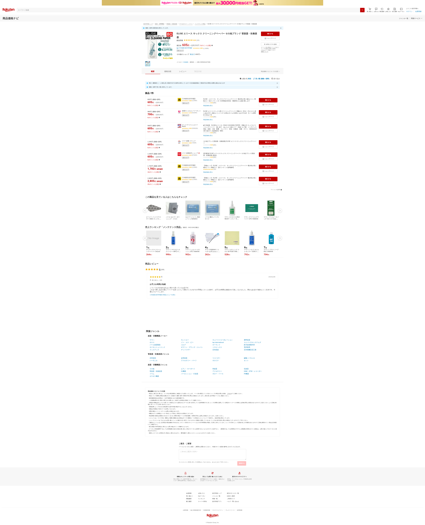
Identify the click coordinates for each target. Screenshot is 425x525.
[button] (376, 10)
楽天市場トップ (148, 24)
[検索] (362, 10)
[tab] (152, 71)
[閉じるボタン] (281, 28)
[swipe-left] (145, 210)
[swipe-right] (280, 210)
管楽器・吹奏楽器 (171, 24)
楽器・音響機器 (159, 24)
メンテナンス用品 (200, 24)
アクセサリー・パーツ (186, 24)
